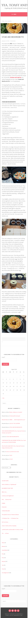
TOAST (10, 455)
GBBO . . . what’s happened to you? (17, 419)
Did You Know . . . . (6, 522)
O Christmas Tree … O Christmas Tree (10, 518)
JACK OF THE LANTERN (15, 423)
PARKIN (3, 503)
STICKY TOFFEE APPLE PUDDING (9, 526)
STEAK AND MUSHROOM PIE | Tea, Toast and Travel (13, 431)
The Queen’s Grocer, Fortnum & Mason (10, 514)
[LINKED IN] (18, 610)
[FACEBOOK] (10, 610)
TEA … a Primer (5, 533)
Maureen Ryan (5, 419)
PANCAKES (4, 507)
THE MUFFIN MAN (12, 442)
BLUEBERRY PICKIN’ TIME (7, 488)
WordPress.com (18, 615)
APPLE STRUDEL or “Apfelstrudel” (9, 484)
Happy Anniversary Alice (7, 448)
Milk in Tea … (5, 492)
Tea (2, 565)
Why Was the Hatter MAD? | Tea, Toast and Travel (12, 446)
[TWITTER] (12, 610)
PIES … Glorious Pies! (6, 499)
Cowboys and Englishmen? (8, 495)
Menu (15, 14)
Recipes (3, 561)
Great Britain (4, 550)
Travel (3, 569)
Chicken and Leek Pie (15, 77)
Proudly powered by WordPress (13, 614)
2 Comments (12, 41)
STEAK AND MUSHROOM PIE (13, 36)
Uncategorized (5, 572)
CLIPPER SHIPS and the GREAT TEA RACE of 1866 (12, 529)
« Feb (3, 398)
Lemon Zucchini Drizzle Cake (12, 451)
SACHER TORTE (5, 480)
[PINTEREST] (15, 610)
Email (3, 357)
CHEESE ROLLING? (6, 510)
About (3, 542)
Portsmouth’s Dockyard (15, 416)
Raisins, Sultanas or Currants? (15, 412)
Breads (3, 546)
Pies (3, 554)
